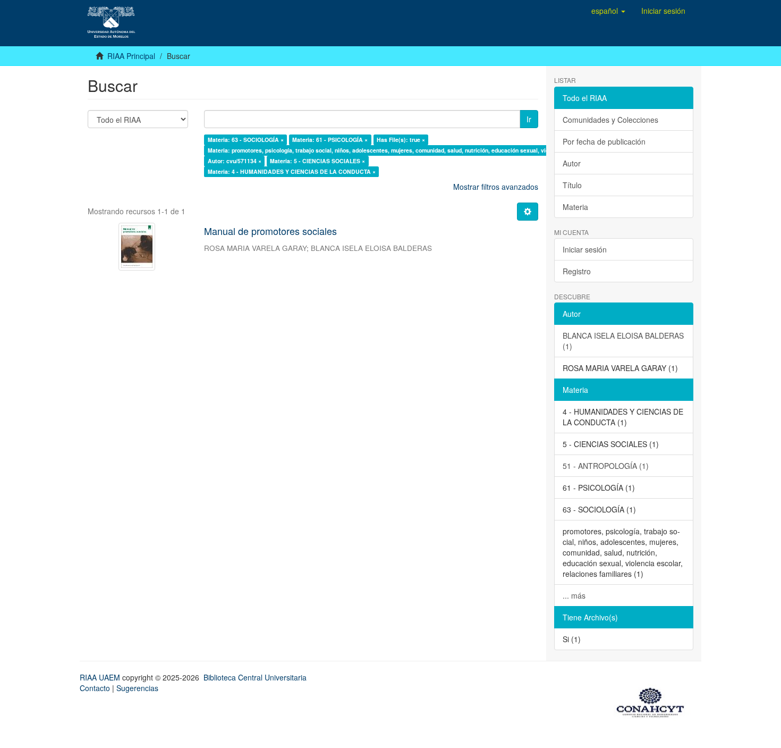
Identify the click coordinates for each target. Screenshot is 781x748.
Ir (529, 119)
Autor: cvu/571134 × (234, 161)
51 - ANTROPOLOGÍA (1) (606, 465)
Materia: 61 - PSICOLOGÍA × (330, 140)
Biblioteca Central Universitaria (255, 677)
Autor (572, 163)
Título (572, 185)
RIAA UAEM (101, 677)
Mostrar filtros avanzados (495, 186)
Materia (575, 206)
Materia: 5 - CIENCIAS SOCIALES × (317, 161)
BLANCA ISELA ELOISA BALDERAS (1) (623, 340)
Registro (577, 271)
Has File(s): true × (401, 140)
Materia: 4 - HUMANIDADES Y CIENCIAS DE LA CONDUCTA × (292, 171)
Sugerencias (137, 688)
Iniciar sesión (585, 249)
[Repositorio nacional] (653, 700)
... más (574, 595)
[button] (608, 10)
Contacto (95, 688)
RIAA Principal (131, 56)
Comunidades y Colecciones (610, 119)
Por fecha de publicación (604, 141)
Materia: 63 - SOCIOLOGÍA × (246, 140)
